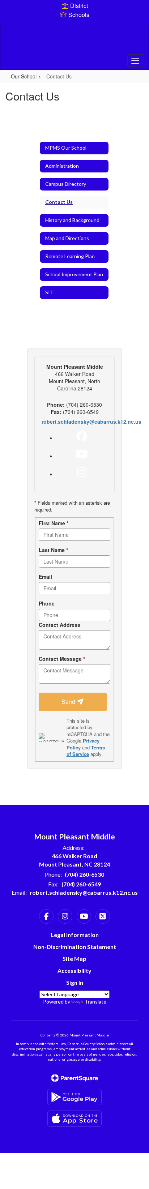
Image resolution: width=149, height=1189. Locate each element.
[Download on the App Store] (74, 1119)
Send (69, 701)
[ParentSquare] (75, 1078)
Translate (95, 1001)
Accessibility (74, 970)
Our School (24, 76)
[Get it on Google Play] (74, 1097)
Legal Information (75, 934)
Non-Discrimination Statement (74, 946)
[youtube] (82, 454)
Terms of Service (86, 751)
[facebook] (82, 436)
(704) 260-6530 (84, 874)
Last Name (53, 549)
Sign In (74, 982)
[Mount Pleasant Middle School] (74, 41)
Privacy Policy (83, 744)
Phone (47, 603)
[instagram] (82, 472)
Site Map (74, 958)
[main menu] (135, 60)
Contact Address (59, 624)
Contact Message (62, 658)
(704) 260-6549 (81, 884)
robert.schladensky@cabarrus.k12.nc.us (91, 421)
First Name (53, 523)
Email (45, 576)
